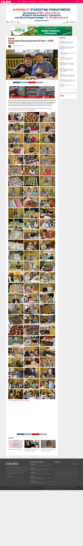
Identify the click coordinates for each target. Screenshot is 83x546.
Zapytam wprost (33, 1)
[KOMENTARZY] (47, 82)
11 (59, 472)
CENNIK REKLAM (41, 1)
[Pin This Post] (32, 82)
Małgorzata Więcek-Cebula (18, 45)
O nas (19, 1)
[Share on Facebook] (16, 82)
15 (72, 472)
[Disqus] (32, 418)
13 (65, 472)
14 (68, 472)
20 (65, 474)
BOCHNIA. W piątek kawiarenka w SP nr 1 (15, 449)
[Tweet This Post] (24, 82)
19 (62, 474)
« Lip (55, 481)
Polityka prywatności (60, 489)
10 (56, 472)
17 (56, 474)
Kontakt (48, 1)
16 (75, 472)
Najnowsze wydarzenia (36, 462)
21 (68, 474)
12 (62, 472)
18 (59, 474)
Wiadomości (24, 1)
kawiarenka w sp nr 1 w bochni (18, 400)
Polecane (27, 400)
